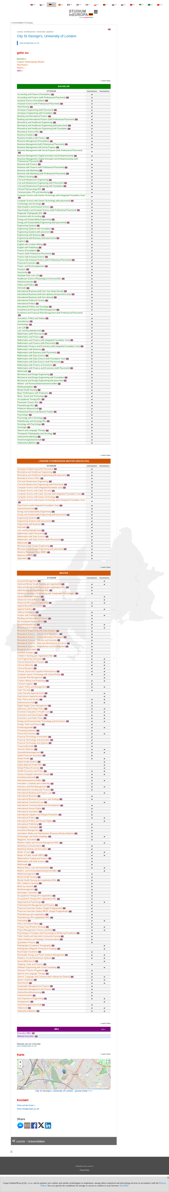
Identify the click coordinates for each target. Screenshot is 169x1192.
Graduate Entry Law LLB (28, 275)
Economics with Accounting (29, 216)
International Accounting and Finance (33, 790)
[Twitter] (41, 1127)
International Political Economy (31, 300)
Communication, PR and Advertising (33, 192)
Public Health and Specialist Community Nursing (38, 936)
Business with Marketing (28, 170)
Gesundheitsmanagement (28, 752)
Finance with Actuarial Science (30, 257)
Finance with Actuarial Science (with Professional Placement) (44, 260)
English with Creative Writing (30, 244)
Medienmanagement (26, 874)
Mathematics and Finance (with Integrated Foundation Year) (43, 340)
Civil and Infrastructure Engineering (32, 180)
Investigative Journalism (27, 827)
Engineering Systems (26, 226)
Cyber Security (23, 690)
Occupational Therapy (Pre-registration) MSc (36, 899)
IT (89, 5)
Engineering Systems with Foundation (34, 229)
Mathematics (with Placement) (30, 334)
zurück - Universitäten (28, 1140)
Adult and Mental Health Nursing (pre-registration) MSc (41, 587)
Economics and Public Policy (30, 718)
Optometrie (22, 558)
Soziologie (22, 427)
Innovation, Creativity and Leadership (33, 783)
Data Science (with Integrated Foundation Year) (38, 505)
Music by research (25, 886)
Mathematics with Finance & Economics (34, 365)
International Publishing (27, 824)
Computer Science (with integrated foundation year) (39, 488)
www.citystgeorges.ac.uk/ (29, 43)
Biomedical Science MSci (28, 478)
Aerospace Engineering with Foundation (35, 113)
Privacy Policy (84, 1170)
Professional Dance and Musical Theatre (35, 412)
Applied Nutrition (24, 609)
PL (98, 5)
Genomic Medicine (25, 749)
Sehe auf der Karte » (26, 1105)
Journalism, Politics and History (31, 318)
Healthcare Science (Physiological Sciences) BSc (39, 279)
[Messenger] (20, 1127)
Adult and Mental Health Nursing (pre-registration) (39, 584)
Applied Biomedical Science (29, 606)
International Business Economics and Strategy (38, 799)
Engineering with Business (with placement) (36, 238)
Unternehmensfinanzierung (29, 992)
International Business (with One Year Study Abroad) (40, 291)
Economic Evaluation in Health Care (33, 712)
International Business (27, 796)
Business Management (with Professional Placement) (40, 144)
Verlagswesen (23, 1002)
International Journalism (27, 812)
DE (53, 5)
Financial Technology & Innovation (32, 737)
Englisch (21, 241)
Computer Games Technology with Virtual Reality (38, 674)
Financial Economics (26, 263)
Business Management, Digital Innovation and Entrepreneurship (45, 156)
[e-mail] (27, 1127)
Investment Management (28, 830)
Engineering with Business (29, 235)
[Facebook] (34, 1127)
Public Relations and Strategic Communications (38, 939)
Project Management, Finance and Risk (34, 930)
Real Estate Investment (27, 952)
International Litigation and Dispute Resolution (37, 815)
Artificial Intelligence (26, 612)
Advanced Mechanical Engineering (32, 603)
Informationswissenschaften (29, 780)
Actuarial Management (27, 581)
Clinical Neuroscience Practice (30, 662)
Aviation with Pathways (27, 615)
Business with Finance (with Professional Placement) (40, 167)
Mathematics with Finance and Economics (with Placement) (43, 368)
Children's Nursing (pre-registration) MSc (35, 656)
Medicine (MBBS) (25, 555)
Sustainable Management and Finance (34, 989)
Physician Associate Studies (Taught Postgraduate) (39, 908)
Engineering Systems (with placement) (34, 521)
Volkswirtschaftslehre (26, 443)
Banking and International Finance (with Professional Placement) (45, 119)
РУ (116, 5)
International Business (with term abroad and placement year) (44, 294)
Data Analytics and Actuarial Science (33, 207)
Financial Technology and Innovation (33, 740)
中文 (161, 5)
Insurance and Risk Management (31, 787)
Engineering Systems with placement (33, 232)
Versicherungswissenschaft (29, 440)
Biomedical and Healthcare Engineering (34, 122)
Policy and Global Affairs (28, 924)
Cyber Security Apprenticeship (30, 693)
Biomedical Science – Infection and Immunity (37, 640)
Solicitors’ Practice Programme (30, 970)
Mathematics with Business (29, 349)
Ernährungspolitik (25, 727)
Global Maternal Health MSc (29, 765)
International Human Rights (29, 808)
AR (152, 5)
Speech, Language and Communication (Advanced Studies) (43, 977)
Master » (20, 68)
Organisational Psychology (29, 902)
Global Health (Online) (27, 762)
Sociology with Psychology (29, 424)
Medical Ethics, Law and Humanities (33, 868)
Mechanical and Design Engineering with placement (40, 380)
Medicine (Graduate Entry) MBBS (32, 552)
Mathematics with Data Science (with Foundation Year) (41, 359)
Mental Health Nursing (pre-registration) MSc (36, 880)
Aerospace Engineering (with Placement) (35, 110)
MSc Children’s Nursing (27, 883)
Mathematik (22, 371)
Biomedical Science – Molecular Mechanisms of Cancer (41, 643)
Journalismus (23, 321)
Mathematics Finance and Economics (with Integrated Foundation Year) (48, 346)
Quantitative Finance (26, 942)
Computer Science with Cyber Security (34, 491)
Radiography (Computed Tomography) (34, 945)
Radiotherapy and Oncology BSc (31, 421)
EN (34, 5)
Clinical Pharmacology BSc (29, 189)
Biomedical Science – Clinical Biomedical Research (40, 637)
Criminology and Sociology (29, 204)
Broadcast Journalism (26, 649)
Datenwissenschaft (25, 509)
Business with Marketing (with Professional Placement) (41, 174)
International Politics (26, 304)
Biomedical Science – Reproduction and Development (41, 646)
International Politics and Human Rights (34, 821)
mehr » (103, 1029)
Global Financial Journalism (29, 755)
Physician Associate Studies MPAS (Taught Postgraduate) (42, 911)
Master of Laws (24, 852)
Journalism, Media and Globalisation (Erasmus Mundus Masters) (45, 833)
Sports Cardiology (25, 980)
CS (43, 5)
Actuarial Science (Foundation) (31, 101)
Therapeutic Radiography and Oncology (34, 434)
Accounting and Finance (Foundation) (33, 94)
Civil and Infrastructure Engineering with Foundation (40, 186)
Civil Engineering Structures (29, 659)
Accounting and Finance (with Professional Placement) (41, 97)
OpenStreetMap (97, 1089)
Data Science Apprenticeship (30, 696)
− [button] (20, 1065)
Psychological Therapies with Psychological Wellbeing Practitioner (46, 933)
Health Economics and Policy (30, 771)
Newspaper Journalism (27, 893)
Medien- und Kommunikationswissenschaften (37, 384)
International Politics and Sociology (32, 307)
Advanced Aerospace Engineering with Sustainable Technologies (46, 593)
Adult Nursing (23, 107)
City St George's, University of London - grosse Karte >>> (63, 1091)
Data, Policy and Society (28, 699)
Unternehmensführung (27, 437)
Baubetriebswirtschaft (26, 625)
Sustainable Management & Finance (33, 986)
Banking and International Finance (32, 116)
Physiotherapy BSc (25, 405)
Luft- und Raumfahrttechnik (29, 331)
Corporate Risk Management (30, 677)
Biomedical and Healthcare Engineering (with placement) (42, 125)
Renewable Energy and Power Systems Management (40, 955)
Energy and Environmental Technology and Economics (41, 721)
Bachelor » (21, 59)
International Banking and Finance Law (34, 793)
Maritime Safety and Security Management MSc (38, 843)
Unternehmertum (24, 995)
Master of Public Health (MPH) (30, 855)
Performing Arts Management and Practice (35, 905)
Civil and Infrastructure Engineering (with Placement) (40, 183)
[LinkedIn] (48, 1127)
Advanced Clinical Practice (29, 600)
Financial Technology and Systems (32, 743)
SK (125, 5)
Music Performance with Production (32, 393)
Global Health (23, 759)
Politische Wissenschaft (27, 408)
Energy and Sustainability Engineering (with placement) (41, 223)
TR (134, 5)
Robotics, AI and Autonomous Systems (34, 958)
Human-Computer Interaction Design (33, 774)
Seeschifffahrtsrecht (26, 961)
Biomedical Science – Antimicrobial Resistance (38, 634)
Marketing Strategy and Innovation (32, 849)
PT (107, 5)
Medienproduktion (25, 387)
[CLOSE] (124, 1185)
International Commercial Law (30, 802)
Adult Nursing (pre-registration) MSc (33, 590)
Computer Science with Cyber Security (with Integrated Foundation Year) (49, 494)
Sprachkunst (22, 983)
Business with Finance (27, 164)
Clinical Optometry (25, 665)
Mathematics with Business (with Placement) (36, 352)
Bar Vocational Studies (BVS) (30, 621)
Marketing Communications (29, 846)
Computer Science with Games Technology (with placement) (43, 201)
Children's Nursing (25, 177)
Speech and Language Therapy (31, 430)
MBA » (20, 71)
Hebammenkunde (25, 282)
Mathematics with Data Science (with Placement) (38, 362)
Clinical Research (25, 668)
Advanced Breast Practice (28, 596)
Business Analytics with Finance (31, 138)
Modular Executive (25, 1036)
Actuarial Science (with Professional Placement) (38, 104)
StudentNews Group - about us (84, 1166)
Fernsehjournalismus (26, 731)
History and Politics (25, 285)
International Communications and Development (38, 805)
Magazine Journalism (26, 840)
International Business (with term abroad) (35, 297)
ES (62, 5)
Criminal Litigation (25, 684)
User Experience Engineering (30, 999)
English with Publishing (27, 247)
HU (80, 5)
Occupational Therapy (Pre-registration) (34, 896)
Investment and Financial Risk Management (36, 310)
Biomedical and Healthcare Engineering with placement (41, 475)
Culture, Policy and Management (31, 687)
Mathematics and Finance (28, 337)
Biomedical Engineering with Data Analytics (36, 631)
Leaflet (88, 1089)
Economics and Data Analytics (30, 715)
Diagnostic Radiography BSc (30, 213)
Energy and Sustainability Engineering (34, 219)
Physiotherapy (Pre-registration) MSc (33, 917)
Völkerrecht (22, 1008)
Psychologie (22, 415)
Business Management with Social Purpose (36, 147)
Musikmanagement (25, 889)
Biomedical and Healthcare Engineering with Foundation (42, 129)
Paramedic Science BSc (28, 402)
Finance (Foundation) (26, 250)
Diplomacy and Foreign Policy (30, 709)
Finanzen (21, 269)
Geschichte (22, 272)
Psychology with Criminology (30, 418)
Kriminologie (22, 324)
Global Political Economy (28, 768)
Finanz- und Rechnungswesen (30, 266)
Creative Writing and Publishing (31, 681)
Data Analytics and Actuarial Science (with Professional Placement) (46, 210)
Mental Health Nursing (27, 390)
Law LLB (21, 328)
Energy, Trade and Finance (29, 724)
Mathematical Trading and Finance (32, 858)
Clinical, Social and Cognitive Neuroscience (36, 671)
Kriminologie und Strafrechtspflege (32, 836)
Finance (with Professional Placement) (34, 254)
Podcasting (22, 921)
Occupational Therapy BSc (29, 399)
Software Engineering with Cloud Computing (36, 967)
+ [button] (20, 1062)
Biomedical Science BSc (28, 132)
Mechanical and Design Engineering (33, 374)
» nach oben (105, 81)
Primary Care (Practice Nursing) (31, 927)
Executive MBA (24, 1033)
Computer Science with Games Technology (36, 497)
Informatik (21, 288)
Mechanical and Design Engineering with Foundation (40, 377)
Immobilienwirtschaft (26, 777)
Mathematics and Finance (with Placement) (36, 343)
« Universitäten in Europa (22, 23)
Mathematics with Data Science (31, 356)
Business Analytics (25, 135)
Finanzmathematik (25, 746)
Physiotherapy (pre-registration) (31, 914)
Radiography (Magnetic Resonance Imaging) (37, 949)
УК (143, 5)
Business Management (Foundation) (33, 141)
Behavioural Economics (27, 628)
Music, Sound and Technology (30, 396)
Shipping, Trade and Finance (30, 964)
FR (71, 5)
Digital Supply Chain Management (32, 706)
